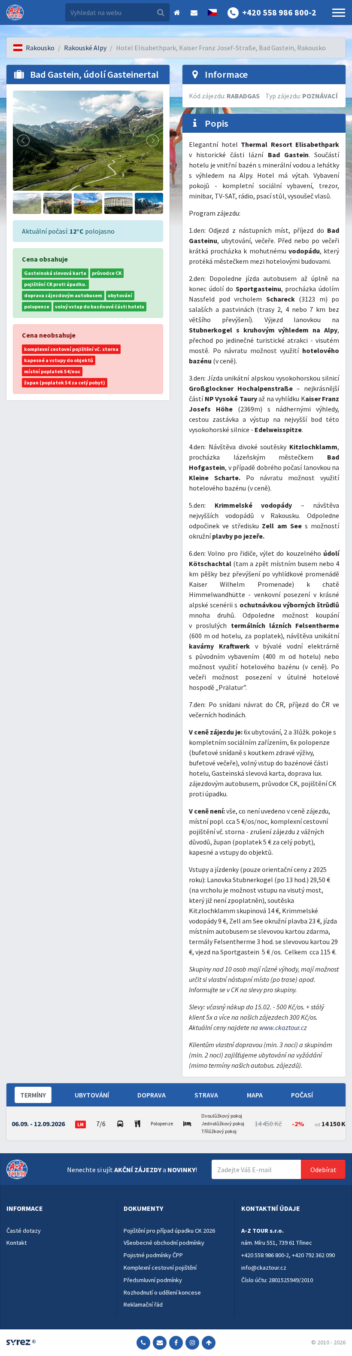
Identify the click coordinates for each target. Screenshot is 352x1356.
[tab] (58, 1208)
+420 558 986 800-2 (265, 1255)
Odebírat (323, 1169)
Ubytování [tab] (92, 1095)
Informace (24, 1208)
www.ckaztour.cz (283, 1027)
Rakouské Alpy (85, 47)
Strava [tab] (206, 1095)
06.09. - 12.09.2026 (38, 1123)
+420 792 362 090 (313, 1255)
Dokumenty (143, 1208)
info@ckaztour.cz (263, 1268)
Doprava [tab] (151, 1095)
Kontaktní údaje (270, 1208)
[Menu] (339, 12)
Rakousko (40, 47)
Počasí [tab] (302, 1095)
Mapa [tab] (255, 1095)
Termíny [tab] (33, 1095)
